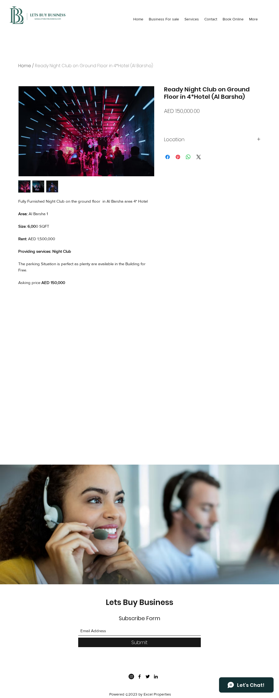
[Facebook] (139, 676)
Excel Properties (157, 694)
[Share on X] (198, 157)
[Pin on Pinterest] (178, 157)
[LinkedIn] (156, 676)
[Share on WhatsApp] (188, 157)
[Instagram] (131, 676)
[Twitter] (147, 676)
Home (24, 66)
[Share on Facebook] (167, 157)
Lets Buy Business (139, 602)
